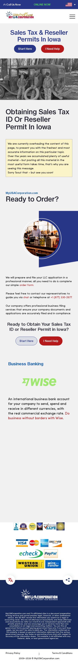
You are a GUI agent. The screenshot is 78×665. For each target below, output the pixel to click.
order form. (27, 285)
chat (26, 297)
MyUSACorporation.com (22, 193)
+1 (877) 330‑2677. (61, 297)
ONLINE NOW (42, 4)
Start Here (25, 49)
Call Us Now (13, 4)
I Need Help (52, 49)
